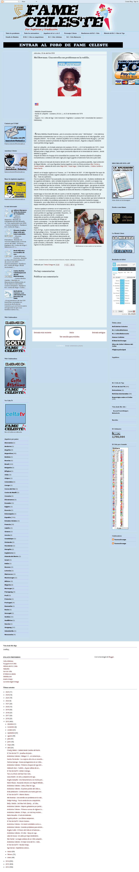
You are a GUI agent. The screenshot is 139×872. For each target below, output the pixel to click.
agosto (9, 736)
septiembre (11, 733)
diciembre (10, 724)
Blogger (111, 657)
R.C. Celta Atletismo (55, 37)
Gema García (38, 168)
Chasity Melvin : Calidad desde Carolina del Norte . (24, 750)
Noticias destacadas (120, 394)
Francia (8, 524)
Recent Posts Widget (120, 411)
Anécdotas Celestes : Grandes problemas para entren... (25, 827)
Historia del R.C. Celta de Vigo (114, 33)
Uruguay (8, 627)
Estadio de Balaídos (12, 37)
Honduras (8, 546)
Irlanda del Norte (11, 556)
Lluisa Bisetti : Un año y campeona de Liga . (21, 777)
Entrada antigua (98, 332)
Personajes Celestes (70, 33)
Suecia (7, 624)
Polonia (8, 599)
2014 (8, 861)
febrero (10, 854)
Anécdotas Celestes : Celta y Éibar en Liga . (21, 786)
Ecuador (8, 503)
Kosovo (8, 567)
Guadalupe (9, 538)
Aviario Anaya (7, 679)
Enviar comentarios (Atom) (74, 346)
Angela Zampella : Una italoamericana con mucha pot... (25, 780)
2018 (8, 712)
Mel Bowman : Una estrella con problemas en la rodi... (25, 797)
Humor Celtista (118, 337)
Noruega (8, 588)
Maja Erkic (64, 166)
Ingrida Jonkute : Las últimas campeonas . (21, 818)
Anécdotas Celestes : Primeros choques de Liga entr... (25, 765)
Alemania (9, 443)
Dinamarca (9, 499)
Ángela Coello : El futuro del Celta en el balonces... (24, 830)
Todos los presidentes (12, 33)
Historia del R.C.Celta (10, 666)
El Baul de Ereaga (119, 340)
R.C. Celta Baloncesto (74, 37)
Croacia (8, 496)
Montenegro (10, 577)
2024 (8, 695)
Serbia (7, 617)
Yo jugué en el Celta (9, 664)
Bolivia (7, 457)
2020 (8, 707)
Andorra (8, 446)
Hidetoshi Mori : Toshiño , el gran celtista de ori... (23, 768)
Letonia (8, 570)
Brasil (7, 464)
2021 (8, 704)
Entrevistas (116, 390)
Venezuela (9, 634)
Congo (7, 485)
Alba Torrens (94, 164)
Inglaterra (9, 553)
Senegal (8, 613)
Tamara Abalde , (39, 166)
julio (9, 739)
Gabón (7, 528)
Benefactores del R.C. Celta (90, 33)
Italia (7, 563)
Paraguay (9, 592)
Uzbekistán (9, 631)
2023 (8, 698)
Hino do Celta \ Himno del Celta (122, 345)
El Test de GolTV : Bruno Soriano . (18, 821)
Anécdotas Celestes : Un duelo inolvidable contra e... (24, 824)
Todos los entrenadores (31, 33)
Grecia (7, 535)
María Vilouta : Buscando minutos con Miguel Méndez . (25, 783)
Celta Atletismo (8, 661)
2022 (8, 701)
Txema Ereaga (48, 265)
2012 (8, 867)
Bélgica (8, 471)
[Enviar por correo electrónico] (65, 265)
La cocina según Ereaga (11, 682)
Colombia (9, 482)
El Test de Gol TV (118, 386)
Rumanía (8, 606)
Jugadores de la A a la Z (52, 33)
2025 (8, 692)
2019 (8, 710)
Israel (7, 560)
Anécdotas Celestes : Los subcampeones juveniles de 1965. (20, 294)
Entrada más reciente (42, 332)
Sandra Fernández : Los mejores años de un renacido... (25, 759)
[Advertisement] (69, 365)
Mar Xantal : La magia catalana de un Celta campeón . (25, 839)
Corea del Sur (10, 489)
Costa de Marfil (11, 492)
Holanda (8, 542)
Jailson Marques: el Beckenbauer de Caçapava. (20, 212)
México (7, 581)
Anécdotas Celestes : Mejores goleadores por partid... (24, 806)
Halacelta (6, 669)
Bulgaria (8, 467)
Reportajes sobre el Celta (122, 397)
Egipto (7, 506)
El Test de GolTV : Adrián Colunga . (19, 771)
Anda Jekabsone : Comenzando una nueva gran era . (24, 792)
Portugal (8, 602)
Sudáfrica (8, 620)
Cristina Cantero (96, 166)
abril (9, 748)
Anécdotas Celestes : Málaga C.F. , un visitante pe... (24, 756)
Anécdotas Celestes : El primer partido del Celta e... (24, 789)
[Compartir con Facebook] (71, 265)
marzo (9, 851)
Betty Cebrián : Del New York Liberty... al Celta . (23, 803)
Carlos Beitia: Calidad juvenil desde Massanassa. (20, 273)
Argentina (9, 453)
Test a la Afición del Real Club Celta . (19, 774)
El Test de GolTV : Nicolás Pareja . (18, 845)
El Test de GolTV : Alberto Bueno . (18, 794)
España (8, 517)
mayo (9, 745)
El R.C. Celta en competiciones (33, 37)
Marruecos (9, 574)
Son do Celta (7, 671)
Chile (7, 475)
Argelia (8, 450)
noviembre (11, 727)
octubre (10, 730)
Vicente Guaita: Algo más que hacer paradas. (20, 232)
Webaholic (116, 413)
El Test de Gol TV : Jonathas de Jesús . (19, 753)
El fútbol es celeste (9, 674)
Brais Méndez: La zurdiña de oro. (19, 252)
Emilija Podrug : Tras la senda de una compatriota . (24, 800)
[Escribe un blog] (67, 265)
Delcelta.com (7, 676)
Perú (6, 595)
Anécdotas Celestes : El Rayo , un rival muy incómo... (24, 812)
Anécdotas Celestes (120, 326)
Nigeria (8, 585)
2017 (8, 715)
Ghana (7, 531)
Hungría (8, 549)
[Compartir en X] (69, 265)
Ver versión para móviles (69, 337)
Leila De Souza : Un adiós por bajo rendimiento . (23, 836)
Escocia (8, 510)
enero (9, 857)
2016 (8, 718)
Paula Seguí (72, 166)
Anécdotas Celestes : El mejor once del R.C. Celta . (23, 842)
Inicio (72, 332)
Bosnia (7, 460)
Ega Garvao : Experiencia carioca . (18, 848)
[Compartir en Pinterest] (74, 265)
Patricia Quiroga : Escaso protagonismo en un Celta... (24, 762)
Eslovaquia (9, 514)
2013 (8, 864)
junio (9, 742)
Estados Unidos (11, 521)
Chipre (7, 478)
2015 (8, 721)
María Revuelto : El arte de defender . (19, 815)
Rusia (7, 609)
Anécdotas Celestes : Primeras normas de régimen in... (25, 809)
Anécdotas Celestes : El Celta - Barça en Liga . (22, 833)
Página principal (119, 349)
